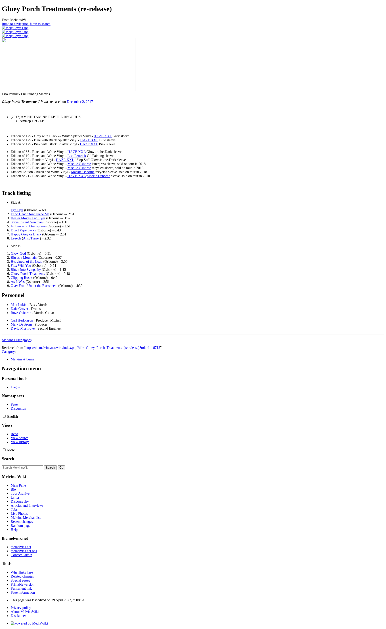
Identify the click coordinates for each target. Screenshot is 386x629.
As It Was (18, 282)
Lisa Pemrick (76, 156)
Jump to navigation (15, 24)
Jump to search (39, 24)
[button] (4, 416)
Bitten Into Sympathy (26, 269)
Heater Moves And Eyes (28, 218)
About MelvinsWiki (25, 612)
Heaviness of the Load (26, 261)
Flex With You (21, 265)
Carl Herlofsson (22, 320)
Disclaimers (19, 616)
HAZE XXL (103, 136)
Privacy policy (21, 608)
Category (8, 352)
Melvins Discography (17, 340)
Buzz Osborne (21, 313)
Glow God (18, 253)
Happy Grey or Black (26, 234)
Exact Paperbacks (23, 230)
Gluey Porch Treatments (28, 273)
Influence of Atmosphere (28, 226)
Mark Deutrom (21, 324)
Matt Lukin (19, 305)
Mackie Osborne (79, 164)
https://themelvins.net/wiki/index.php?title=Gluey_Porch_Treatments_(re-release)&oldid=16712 (92, 347)
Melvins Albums (22, 359)
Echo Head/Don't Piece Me (30, 214)
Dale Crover (19, 309)
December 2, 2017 (80, 102)
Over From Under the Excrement (34, 286)
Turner (35, 238)
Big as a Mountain (24, 257)
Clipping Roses (21, 278)
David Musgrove (23, 328)
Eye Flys (17, 210)
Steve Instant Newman (27, 222)
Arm (26, 238)
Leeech (16, 238)
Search (8, 458)
